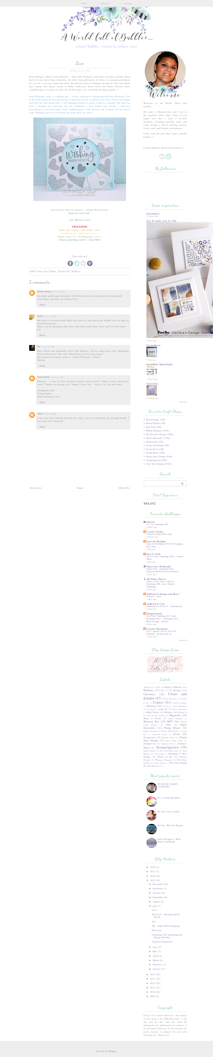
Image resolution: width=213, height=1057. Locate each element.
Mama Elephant (176, 718)
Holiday (168, 712)
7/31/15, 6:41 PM (50, 316)
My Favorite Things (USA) (159, 434)
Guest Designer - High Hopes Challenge (169, 840)
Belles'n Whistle (173, 687)
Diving (166, 706)
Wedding (76, 271)
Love (154, 909)
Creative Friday (155, 531)
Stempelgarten (167, 747)
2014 (153, 974)
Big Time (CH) (154, 426)
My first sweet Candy (169, 811)
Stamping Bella (167, 744)
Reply (43, 304)
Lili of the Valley (156, 715)
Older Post (124, 487)
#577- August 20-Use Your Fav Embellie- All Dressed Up (161, 632)
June (155, 947)
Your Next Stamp (178, 762)
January (157, 968)
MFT (170, 721)
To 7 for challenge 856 (157, 524)
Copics (158, 702)
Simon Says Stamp (47, 271)
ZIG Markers (153, 766)
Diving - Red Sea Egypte (170, 825)
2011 (153, 987)
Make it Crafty (152, 718)
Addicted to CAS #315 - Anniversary (164, 606)
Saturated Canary (160, 734)
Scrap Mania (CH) (155, 452)
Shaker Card (168, 737)
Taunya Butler (43, 377)
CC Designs (175, 690)
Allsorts (150, 521)
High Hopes (153, 712)
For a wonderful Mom (169, 797)
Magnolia (175, 715)
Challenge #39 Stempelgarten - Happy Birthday (168, 936)
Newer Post (35, 487)
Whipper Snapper (163, 760)
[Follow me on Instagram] (168, 158)
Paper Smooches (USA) (158, 437)
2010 (153, 991)
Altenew (147, 687)
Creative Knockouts (157, 628)
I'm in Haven (153, 345)
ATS (158, 687)
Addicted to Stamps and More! (163, 594)
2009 (153, 996)
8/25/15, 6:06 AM (50, 414)
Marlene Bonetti (44, 291)
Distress (151, 706)
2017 (153, 871)
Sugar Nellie (149, 750)
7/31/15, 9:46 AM (59, 291)
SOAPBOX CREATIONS (159, 364)
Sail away (157, 930)
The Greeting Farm (169, 750)
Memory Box (151, 721)
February (158, 964)
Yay (154, 921)
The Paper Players (156, 578)
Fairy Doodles (180, 706)
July (155, 906)
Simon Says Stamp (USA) (159, 456)
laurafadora (153, 213)
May (155, 951)
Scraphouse (149, 737)
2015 (153, 880)
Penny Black (172, 727)
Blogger (113, 1051)
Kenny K (183, 712)
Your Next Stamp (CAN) (158, 463)
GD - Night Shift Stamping (166, 925)
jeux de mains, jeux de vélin (161, 220)
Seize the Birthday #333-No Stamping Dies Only (164, 545)
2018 (153, 867)
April (156, 955)
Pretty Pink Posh (170, 731)
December (158, 884)
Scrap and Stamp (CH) (157, 445)
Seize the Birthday (156, 541)
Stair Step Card (174, 740)
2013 (153, 978)
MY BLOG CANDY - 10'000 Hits (168, 785)
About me (105, 3)
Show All (183, 402)
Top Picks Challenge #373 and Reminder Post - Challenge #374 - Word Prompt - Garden (163, 619)
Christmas (149, 694)
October (157, 892)
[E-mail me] (162, 158)
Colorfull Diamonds (162, 941)
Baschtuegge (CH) (155, 419)
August (157, 901)
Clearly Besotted (169, 698)
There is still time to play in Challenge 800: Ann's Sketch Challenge (160, 584)
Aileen (40, 413)
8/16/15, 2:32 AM (57, 377)
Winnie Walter (159, 763)
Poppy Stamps (150, 731)
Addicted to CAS (155, 603)
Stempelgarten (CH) (156, 460)
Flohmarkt (151, 709)
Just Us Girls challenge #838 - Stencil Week (164, 557)
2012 (153, 983)
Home (84, 3)
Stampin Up (64, 271)
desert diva (152, 383)
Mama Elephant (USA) (157, 430)
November (158, 888)
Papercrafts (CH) (155, 441)
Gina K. (163, 709)
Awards (128, 3)
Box (163, 690)
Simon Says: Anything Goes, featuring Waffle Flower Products (162, 570)
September (158, 897)
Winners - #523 (153, 596)
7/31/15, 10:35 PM (47, 347)
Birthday (148, 690)
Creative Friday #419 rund (159, 534)
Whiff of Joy (165, 756)
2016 (153, 875)
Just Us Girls (153, 554)
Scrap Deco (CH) (155, 449)
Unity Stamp (159, 754)
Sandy (40, 316)
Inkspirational (154, 613)
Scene (176, 734)
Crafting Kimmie (180, 703)
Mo (38, 346)
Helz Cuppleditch (180, 709)
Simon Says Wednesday (158, 566)
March (156, 960)
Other (169, 724)
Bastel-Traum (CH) (156, 423)
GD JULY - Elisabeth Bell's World (166, 915)
